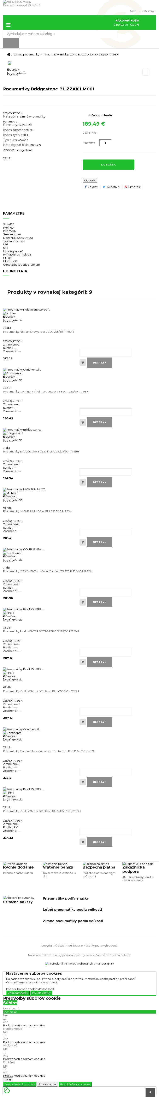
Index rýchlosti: (14, 135)
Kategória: (11, 116)
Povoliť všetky (41, 993)
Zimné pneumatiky (32, 116)
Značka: (9, 150)
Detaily (99, 362)
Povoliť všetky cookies (75, 1084)
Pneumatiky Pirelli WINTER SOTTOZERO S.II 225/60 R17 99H (42, 811)
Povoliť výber (47, 1084)
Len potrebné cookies (20, 1084)
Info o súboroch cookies (22, 989)
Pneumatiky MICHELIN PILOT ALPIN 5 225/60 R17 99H (37, 511)
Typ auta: (10, 140)
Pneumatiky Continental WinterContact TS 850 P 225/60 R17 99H (46, 391)
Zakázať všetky (18, 993)
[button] (24, 1025)
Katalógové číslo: (16, 144)
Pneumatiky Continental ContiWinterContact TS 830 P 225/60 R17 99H (49, 751)
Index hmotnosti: (16, 130)
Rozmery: (10, 124)
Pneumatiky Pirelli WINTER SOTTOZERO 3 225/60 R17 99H (41, 631)
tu (129, 955)
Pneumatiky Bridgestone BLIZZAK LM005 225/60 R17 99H (41, 451)
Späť (8, 1079)
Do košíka (108, 164)
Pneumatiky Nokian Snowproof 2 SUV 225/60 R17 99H (38, 331)
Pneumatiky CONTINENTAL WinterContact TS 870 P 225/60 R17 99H (47, 571)
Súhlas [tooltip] (10, 1002)
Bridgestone (24, 150)
